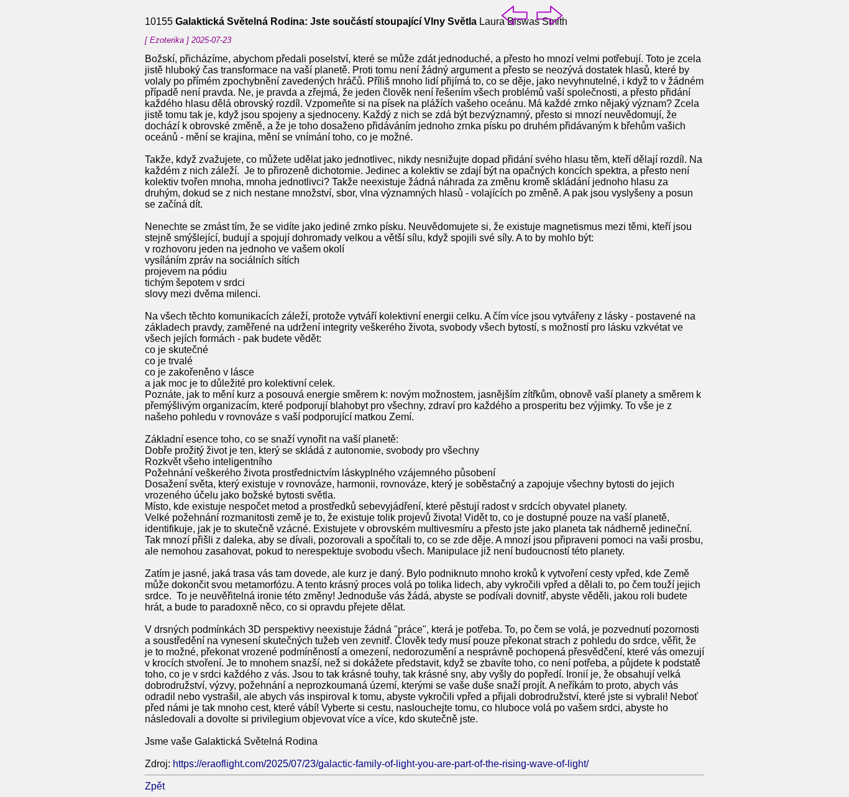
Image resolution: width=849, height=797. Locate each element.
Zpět (155, 786)
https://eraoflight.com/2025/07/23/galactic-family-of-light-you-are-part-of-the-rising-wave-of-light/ (381, 763)
